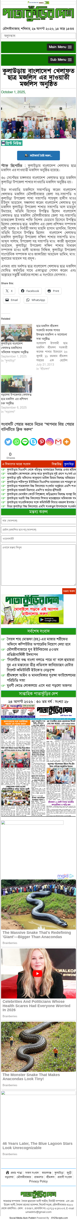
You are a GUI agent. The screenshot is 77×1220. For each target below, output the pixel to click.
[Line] (25, 439)
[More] (66, 439)
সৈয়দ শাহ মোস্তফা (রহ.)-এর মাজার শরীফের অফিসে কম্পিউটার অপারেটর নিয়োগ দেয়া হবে (39, 642)
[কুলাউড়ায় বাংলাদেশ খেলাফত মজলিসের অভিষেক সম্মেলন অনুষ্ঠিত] (16, 333)
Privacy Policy (38, 1181)
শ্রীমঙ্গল (50, 1177)
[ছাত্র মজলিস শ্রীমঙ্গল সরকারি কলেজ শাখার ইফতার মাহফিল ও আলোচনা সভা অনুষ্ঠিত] (54, 347)
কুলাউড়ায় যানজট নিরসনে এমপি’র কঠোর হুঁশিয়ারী (34, 490)
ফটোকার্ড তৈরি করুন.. (41, 155)
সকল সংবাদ (32, 1173)
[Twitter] (8, 439)
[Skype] (33, 439)
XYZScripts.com (59, 1218)
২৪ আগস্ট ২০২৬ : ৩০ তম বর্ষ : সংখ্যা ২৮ (38, 701)
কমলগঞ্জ (46, 1173)
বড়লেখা (9, 1177)
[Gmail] (58, 439)
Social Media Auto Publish (22, 1218)
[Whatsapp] (16, 439)
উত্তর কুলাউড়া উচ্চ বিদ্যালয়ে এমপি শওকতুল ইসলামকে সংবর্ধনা (41, 506)
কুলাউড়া (69, 464)
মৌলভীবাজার (24, 1177)
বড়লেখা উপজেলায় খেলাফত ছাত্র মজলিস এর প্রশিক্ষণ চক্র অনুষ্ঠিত (16, 399)
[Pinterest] (41, 439)
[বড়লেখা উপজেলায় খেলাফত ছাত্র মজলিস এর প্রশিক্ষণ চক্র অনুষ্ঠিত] (16, 384)
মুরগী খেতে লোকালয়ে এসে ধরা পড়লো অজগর (39, 685)
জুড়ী (69, 1173)
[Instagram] (50, 439)
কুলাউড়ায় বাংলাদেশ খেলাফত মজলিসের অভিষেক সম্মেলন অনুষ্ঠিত (14, 348)
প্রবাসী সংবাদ (65, 1177)
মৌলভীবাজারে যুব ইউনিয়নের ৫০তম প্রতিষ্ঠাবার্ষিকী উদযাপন (32, 652)
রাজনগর (38, 1177)
